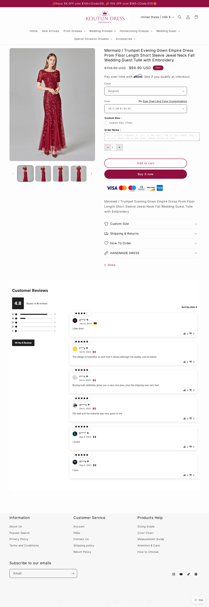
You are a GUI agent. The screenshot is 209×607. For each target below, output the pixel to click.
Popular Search (19, 532)
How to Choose (148, 551)
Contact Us (81, 539)
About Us (15, 526)
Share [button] (111, 265)
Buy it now (146, 174)
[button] (74, 31)
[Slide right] (91, 173)
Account (79, 526)
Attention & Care (148, 545)
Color (107, 83)
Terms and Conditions (24, 545)
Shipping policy (83, 545)
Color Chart (145, 532)
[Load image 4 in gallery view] (79, 174)
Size (145, 101)
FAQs (76, 532)
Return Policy (82, 551)
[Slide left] (13, 173)
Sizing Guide (145, 526)
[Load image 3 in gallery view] (61, 174)
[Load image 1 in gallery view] (25, 174)
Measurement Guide (150, 539)
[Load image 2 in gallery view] (43, 174)
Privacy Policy (19, 539)
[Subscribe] (73, 573)
